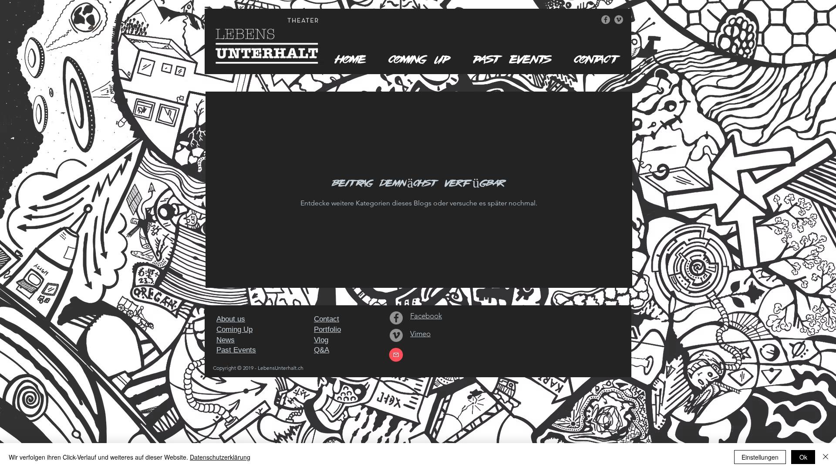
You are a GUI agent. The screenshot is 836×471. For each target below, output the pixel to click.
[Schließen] (825, 457)
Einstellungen (760, 457)
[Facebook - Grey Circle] (605, 19)
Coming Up (234, 329)
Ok (803, 457)
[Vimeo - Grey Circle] (618, 19)
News (225, 340)
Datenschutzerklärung (220, 457)
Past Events (236, 350)
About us (230, 319)
